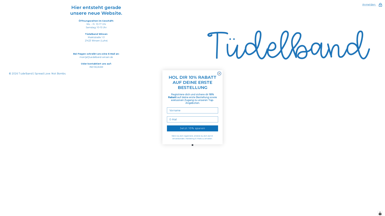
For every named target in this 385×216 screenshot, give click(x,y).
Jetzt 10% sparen (192, 128)
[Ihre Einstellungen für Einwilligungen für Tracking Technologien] (380, 213)
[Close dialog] (219, 73)
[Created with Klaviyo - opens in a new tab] (192, 145)
